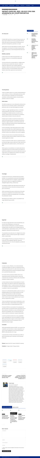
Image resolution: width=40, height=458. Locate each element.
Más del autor (15, 407)
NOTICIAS (6, 5)
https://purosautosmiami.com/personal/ (13, 384)
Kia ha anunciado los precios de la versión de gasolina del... (35, 34)
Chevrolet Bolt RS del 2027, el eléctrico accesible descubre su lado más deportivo (21, 417)
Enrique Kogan (5, 14)
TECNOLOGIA (22, 5)
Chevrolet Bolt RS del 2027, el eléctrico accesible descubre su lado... (35, 47)
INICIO (3, 5)
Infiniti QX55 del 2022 (5, 9)
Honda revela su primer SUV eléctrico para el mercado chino (6, 376)
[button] (37, 5)
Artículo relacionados (7, 407)
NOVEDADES (17, 5)
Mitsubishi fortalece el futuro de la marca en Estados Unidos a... (35, 40)
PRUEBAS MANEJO (11, 5)
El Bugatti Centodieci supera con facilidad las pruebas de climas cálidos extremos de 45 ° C (20, 377)
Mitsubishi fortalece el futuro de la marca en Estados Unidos (13, 413)
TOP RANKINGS (28, 5)
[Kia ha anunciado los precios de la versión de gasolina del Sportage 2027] (5, 412)
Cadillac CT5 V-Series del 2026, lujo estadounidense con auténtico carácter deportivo (34, 55)
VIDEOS (33, 5)
